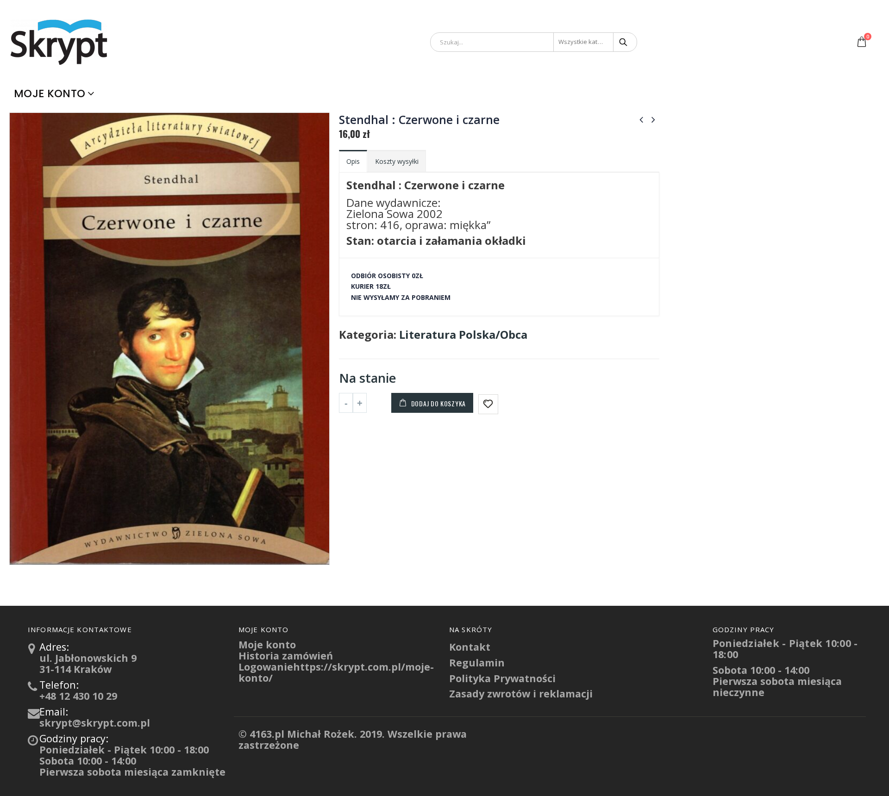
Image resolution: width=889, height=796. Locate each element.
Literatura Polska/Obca (463, 335)
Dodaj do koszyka (438, 403)
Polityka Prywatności (502, 678)
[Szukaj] (624, 42)
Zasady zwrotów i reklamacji (521, 693)
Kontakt (469, 646)
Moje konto (49, 93)
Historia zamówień (285, 655)
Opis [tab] (353, 161)
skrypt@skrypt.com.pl (94, 722)
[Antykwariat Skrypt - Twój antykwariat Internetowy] (60, 42)
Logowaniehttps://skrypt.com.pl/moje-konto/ (336, 672)
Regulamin (477, 662)
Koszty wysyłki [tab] (397, 161)
